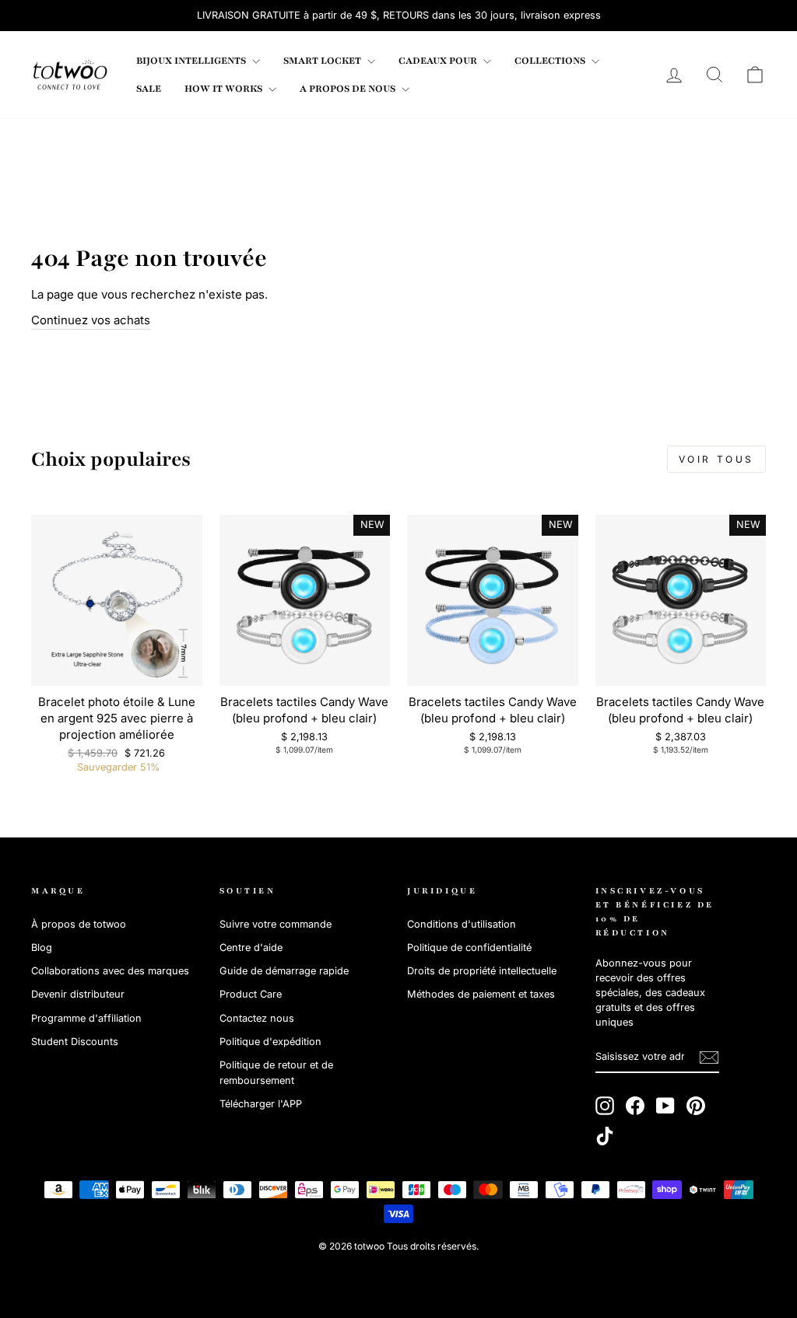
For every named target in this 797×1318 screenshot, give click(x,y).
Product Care (250, 994)
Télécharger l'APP (260, 1104)
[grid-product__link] (116, 600)
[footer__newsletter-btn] (709, 1057)
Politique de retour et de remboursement (276, 1072)
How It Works (224, 88)
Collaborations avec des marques (110, 971)
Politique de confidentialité (469, 947)
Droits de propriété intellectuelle (481, 971)
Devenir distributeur (78, 994)
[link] (70, 74)
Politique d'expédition (270, 1041)
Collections (551, 60)
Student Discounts (74, 1041)
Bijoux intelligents (192, 60)
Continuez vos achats (90, 320)
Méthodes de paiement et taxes (481, 994)
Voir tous (716, 459)
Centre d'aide (251, 947)
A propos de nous (349, 88)
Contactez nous (256, 1018)
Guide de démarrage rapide (284, 971)
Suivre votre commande (275, 924)
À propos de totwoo (78, 924)
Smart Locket (323, 60)
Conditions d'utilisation (461, 924)
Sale (148, 88)
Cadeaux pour (438, 60)
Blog (41, 947)
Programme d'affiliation (86, 1018)
